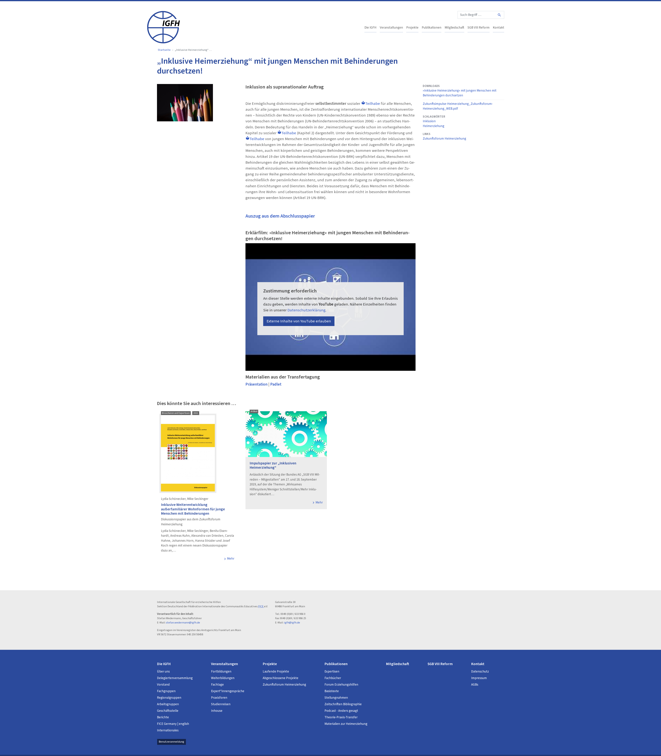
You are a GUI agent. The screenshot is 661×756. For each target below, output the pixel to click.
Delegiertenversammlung (175, 678)
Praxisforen (219, 697)
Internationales (168, 730)
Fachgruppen (166, 691)
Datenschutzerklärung (306, 310)
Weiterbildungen (222, 678)
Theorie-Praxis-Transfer (341, 717)
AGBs (474, 684)
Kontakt (498, 27)
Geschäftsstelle (167, 710)
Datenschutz (480, 671)
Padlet (275, 384)
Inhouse (216, 710)
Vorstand (163, 684)
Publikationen (431, 27)
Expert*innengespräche (227, 691)
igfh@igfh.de (292, 623)
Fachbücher (332, 678)
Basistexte (331, 691)
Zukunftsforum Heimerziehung (444, 138)
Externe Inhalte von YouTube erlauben (299, 321)
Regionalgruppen (169, 697)
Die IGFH (370, 27)
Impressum (479, 678)
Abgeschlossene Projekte (280, 678)
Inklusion (429, 121)
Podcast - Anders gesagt (341, 710)
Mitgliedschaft (454, 27)
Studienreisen (220, 704)
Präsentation (256, 384)
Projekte (412, 27)
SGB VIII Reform (479, 27)
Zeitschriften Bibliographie (343, 704)
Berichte (163, 717)
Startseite (164, 50)
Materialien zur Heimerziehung (345, 724)
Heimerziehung (433, 126)
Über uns (163, 671)
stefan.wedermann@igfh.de (183, 623)
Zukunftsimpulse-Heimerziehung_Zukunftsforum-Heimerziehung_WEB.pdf (458, 106)
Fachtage (217, 684)
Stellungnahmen (336, 697)
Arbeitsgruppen (168, 704)
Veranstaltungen (391, 27)
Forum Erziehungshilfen (341, 684)
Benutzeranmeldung (171, 742)
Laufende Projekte (276, 671)
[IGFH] (163, 26)
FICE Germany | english (173, 724)
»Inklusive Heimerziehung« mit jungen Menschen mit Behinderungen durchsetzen (459, 93)
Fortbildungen (221, 671)
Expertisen (331, 671)
